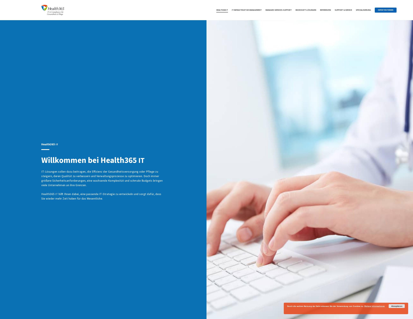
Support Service (343, 10)
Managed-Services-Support (279, 10)
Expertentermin (385, 10)
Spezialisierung (363, 10)
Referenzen (325, 10)
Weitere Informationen (374, 306)
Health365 (222, 10)
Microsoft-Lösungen (306, 10)
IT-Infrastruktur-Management (247, 10)
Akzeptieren (396, 306)
